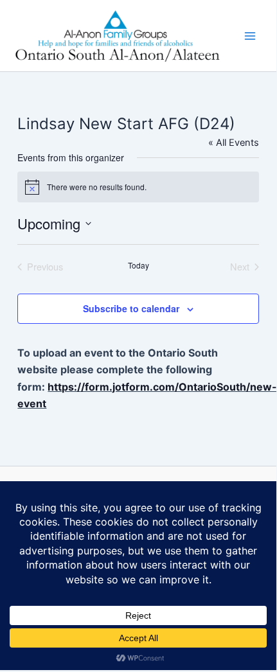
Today (138, 265)
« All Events (233, 142)
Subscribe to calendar (131, 308)
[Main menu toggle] (250, 35)
